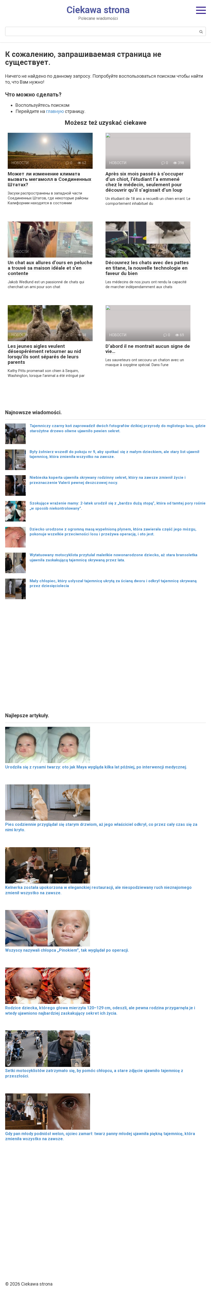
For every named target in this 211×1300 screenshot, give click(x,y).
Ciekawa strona (98, 10)
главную (55, 111)
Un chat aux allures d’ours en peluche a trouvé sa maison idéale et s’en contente (50, 268)
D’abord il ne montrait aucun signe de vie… (148, 349)
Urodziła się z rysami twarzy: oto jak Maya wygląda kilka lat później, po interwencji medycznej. (96, 767)
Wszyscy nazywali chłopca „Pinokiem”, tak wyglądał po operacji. (67, 950)
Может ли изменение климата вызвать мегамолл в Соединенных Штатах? (49, 179)
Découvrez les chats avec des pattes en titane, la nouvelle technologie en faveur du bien (147, 268)
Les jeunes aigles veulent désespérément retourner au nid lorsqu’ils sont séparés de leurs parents (44, 354)
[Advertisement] (105, 658)
